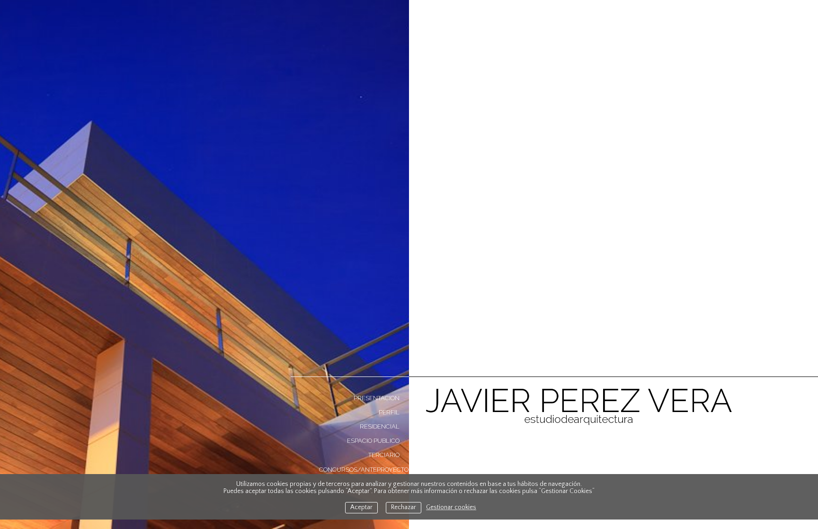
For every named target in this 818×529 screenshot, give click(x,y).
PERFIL (389, 412)
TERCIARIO (384, 454)
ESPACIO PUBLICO (373, 440)
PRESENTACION (377, 398)
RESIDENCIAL (380, 426)
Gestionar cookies (451, 507)
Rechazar (403, 507)
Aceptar (361, 507)
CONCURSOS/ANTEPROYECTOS (364, 469)
